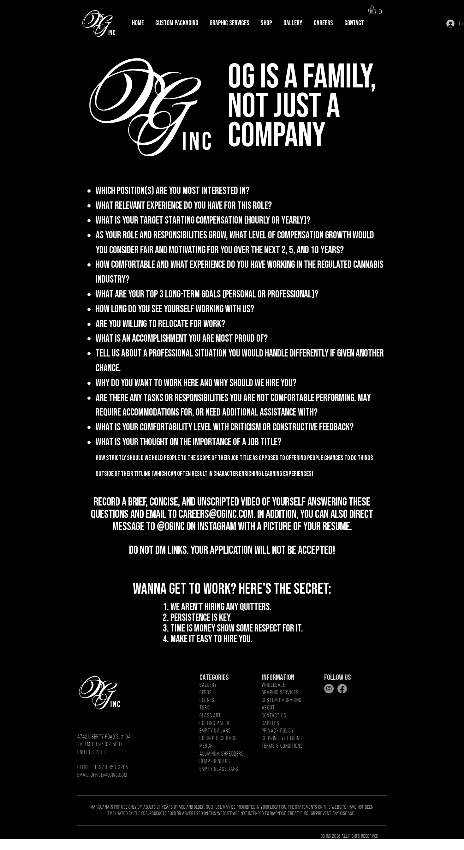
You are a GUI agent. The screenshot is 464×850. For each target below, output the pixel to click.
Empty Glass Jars (218, 769)
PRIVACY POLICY (278, 731)
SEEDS (205, 693)
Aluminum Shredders (221, 754)
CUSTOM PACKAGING (281, 700)
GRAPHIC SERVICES (280, 693)
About (268, 708)
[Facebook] (342, 688)
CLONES (206, 700)
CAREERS (270, 724)
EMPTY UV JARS (215, 731)
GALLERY (208, 685)
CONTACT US (274, 716)
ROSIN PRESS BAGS (218, 739)
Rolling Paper (214, 724)
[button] (377, 9)
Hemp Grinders (214, 762)
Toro (204, 708)
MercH (206, 746)
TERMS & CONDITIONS (282, 746)
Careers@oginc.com (216, 514)
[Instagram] (329, 688)
